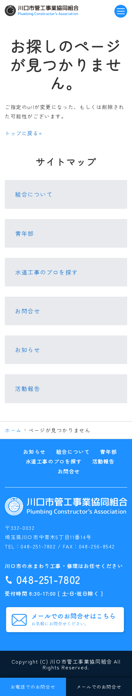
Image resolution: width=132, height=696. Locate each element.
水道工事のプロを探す (46, 272)
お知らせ (27, 349)
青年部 (24, 233)
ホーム (13, 430)
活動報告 (27, 388)
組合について (34, 194)
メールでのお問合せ (99, 686)
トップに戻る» (23, 133)
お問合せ (27, 311)
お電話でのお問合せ (33, 686)
